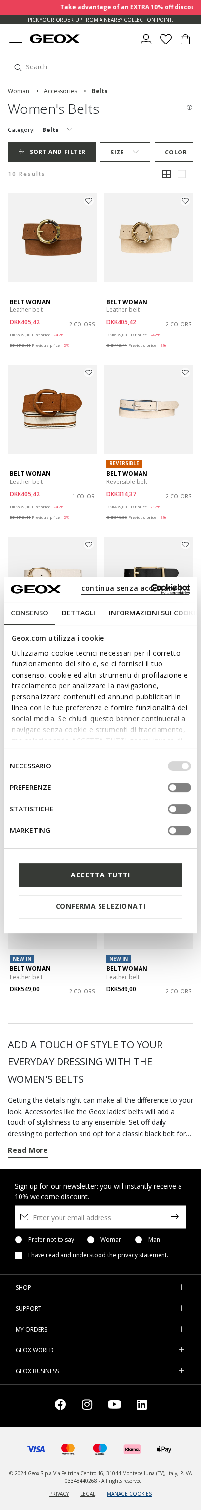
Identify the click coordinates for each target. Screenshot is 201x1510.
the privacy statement (137, 1255)
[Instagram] (87, 1406)
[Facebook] (60, 1406)
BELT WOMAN (30, 302)
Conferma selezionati (100, 906)
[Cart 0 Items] (185, 43)
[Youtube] (114, 1406)
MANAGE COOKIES (129, 1493)
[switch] (179, 787)
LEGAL (87, 1493)
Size (117, 152)
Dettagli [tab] (78, 612)
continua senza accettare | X (135, 587)
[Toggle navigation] (15, 39)
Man (154, 1240)
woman (18, 91)
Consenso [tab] (29, 612)
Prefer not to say (51, 1240)
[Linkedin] (142, 1406)
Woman (111, 1240)
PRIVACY (59, 1493)
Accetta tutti (100, 874)
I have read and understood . (98, 1255)
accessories (60, 91)
